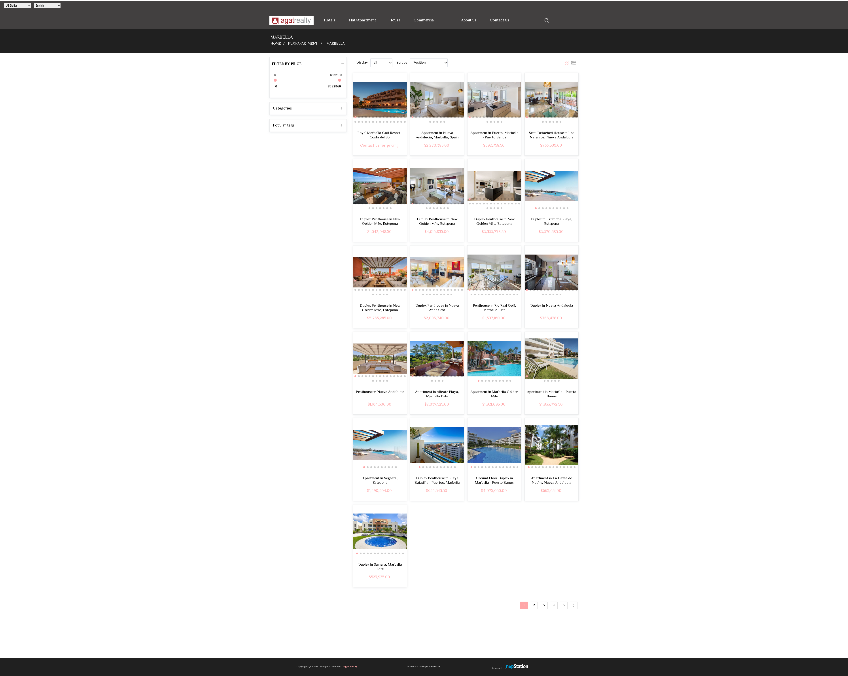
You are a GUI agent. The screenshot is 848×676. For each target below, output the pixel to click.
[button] (355, 117)
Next (573, 605)
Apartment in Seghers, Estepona (380, 480)
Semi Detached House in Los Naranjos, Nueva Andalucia (551, 135)
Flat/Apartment (362, 20)
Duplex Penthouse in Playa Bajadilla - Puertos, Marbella (437, 480)
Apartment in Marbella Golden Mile (494, 394)
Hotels (329, 20)
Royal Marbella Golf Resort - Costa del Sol (380, 135)
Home (276, 44)
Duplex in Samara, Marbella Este (380, 567)
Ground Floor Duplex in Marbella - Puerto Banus (494, 480)
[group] (380, 100)
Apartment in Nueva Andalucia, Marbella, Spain (437, 135)
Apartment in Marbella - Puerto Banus (551, 394)
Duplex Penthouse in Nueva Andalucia (437, 308)
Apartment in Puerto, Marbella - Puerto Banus (494, 135)
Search (547, 20)
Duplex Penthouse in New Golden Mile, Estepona (380, 221)
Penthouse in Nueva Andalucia (380, 392)
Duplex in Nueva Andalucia (551, 306)
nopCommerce (431, 666)
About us (469, 20)
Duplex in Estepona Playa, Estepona (551, 221)
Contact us (499, 20)
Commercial (424, 20)
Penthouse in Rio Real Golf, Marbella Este (494, 308)
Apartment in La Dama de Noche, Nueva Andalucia (551, 480)
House (394, 20)
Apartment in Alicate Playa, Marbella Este (437, 394)
